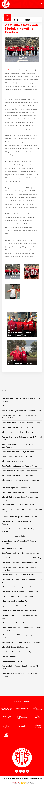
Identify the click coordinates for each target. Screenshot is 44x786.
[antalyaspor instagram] (23, 771)
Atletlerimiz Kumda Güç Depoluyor (15, 647)
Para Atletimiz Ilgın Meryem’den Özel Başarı (18, 475)
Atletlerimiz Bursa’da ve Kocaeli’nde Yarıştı (18, 504)
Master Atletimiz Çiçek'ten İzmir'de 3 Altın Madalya (21, 411)
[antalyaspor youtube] (27, 771)
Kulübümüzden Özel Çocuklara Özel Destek (18, 575)
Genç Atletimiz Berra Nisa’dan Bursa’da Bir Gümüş (21, 423)
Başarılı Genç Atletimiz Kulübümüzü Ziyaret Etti (20, 652)
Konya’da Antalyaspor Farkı (12, 548)
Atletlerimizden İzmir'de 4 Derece (14, 461)
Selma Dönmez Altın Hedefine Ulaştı (15, 601)
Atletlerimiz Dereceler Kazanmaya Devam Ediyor (20, 592)
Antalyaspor (9, 70)
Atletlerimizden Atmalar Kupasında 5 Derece (19, 587)
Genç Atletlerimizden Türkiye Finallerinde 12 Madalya (22, 558)
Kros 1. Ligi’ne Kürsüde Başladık (13, 536)
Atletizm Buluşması (9, 657)
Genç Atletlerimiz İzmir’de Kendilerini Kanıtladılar (20, 553)
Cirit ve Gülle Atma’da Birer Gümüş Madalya (19, 611)
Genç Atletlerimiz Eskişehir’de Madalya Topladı (20, 466)
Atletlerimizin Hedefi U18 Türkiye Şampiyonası (19, 623)
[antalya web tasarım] (15, 782)
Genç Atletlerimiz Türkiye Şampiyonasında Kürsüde (21, 471)
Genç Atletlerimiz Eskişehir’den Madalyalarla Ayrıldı (21, 492)
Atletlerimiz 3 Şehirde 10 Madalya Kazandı (18, 488)
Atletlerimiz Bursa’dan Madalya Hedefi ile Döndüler (21, 642)
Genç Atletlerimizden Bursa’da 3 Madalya (17, 427)
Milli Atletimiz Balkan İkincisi (12, 661)
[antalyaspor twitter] (20, 771)
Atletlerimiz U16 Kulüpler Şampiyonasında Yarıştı (20, 563)
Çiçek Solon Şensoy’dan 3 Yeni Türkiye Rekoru (19, 606)
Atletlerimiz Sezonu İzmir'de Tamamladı (17, 406)
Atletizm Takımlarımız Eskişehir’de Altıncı (17, 432)
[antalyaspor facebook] (16, 771)
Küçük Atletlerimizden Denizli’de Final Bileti (18, 456)
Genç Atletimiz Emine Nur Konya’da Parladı (18, 452)
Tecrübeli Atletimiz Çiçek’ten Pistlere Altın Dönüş (20, 517)
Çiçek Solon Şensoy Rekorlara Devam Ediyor (18, 596)
